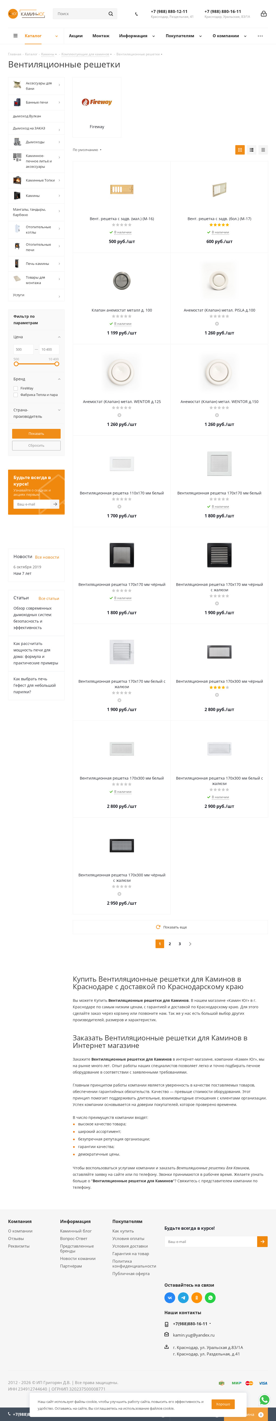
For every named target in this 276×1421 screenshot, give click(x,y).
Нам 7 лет (22, 573)
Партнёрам (71, 1266)
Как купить (123, 1231)
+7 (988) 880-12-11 (169, 11)
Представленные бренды (77, 1248)
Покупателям (127, 1221)
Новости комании (78, 1258)
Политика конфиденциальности (134, 1263)
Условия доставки (130, 1246)
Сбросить (36, 445)
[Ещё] (260, 36)
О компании (20, 1231)
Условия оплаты (128, 1238)
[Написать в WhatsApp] (264, 1405)
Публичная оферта (131, 1273)
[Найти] (110, 13)
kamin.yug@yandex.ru (194, 1335)
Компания (20, 1221)
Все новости (47, 557)
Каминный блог (76, 1231)
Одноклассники (196, 1297)
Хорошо (223, 1404)
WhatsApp (210, 1297)
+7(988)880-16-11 (190, 1323)
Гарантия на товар (130, 1253)
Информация (75, 1221)
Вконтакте (169, 1297)
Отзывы (16, 1238)
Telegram (183, 1297)
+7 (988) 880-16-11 (223, 11)
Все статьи (49, 598)
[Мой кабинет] (264, 14)
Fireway (97, 126)
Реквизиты (19, 1246)
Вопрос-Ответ (73, 1238)
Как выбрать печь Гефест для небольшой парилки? (34, 685)
